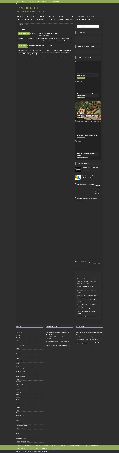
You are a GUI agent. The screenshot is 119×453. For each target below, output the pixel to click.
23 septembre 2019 (82, 157)
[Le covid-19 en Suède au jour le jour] (78, 169)
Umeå (17, 400)
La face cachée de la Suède (22, 361)
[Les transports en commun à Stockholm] (84, 184)
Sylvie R (48, 35)
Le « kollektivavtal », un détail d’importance (86, 337)
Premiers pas (30, 16)
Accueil (20, 16)
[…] (69, 40)
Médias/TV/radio (20, 376)
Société (42, 16)
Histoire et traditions (86, 16)
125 (98, 193)
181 (90, 170)
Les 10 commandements (25, 19)
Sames (17, 358)
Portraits (18, 356)
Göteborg (18, 392)
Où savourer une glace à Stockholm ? (39, 45)
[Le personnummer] (83, 262)
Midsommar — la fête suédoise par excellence (87, 339)
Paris (17, 402)
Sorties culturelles (20, 371)
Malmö (17, 394)
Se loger (18, 335)
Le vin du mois (41, 19)
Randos (52, 19)
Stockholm (18, 389)
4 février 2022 (86, 170)
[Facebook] (98, 1)
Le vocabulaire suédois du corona (87, 135)
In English (69, 19)
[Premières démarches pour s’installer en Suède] (78, 177)
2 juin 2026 (80, 117)
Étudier (18, 340)
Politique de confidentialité (22, 441)
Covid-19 (18, 363)
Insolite (18, 407)
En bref (71, 16)
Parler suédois (19, 343)
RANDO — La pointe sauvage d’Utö (64, 330)
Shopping (18, 381)
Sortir (51, 16)
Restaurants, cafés (20, 374)
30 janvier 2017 (96, 265)
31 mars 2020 (81, 137)
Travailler (18, 338)
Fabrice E (27, 47)
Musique (18, 420)
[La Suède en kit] (20, 3)
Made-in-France (20, 384)
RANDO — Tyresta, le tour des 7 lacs (61, 345)
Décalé (17, 410)
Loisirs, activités (20, 368)
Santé (17, 348)
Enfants (18, 350)
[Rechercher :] (88, 26)
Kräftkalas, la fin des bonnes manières (87, 279)
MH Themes (44, 451)
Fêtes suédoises (20, 418)
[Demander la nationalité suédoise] (87, 199)
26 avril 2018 (42, 35)
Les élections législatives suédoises (86, 316)
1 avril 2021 (80, 97)
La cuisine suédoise (21, 423)
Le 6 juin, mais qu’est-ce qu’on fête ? (86, 304)
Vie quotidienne (20, 345)
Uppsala (18, 397)
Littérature (19, 379)
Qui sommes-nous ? (83, 19)
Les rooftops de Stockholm (48, 33)
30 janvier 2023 (86, 179)
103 (93, 266)
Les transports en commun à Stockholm (98, 187)
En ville (61, 16)
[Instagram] (101, 1)
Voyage (60, 19)
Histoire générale (20, 415)
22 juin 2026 (80, 77)
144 (91, 179)
